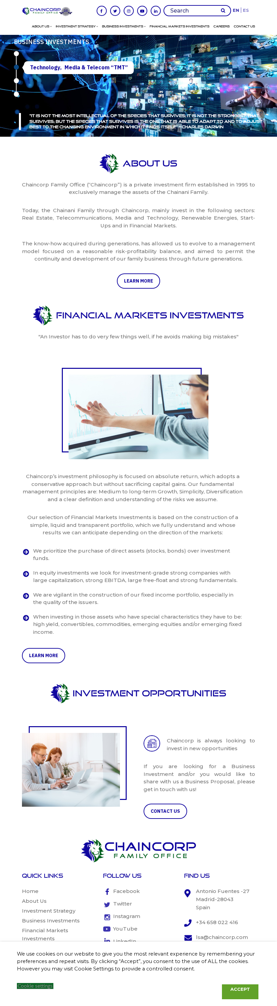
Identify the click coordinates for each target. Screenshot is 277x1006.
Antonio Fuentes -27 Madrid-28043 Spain (222, 899)
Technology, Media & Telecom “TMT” (79, 67)
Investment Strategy (76, 26)
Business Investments (123, 26)
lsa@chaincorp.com (222, 937)
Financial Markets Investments (179, 26)
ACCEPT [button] (240, 989)
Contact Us (244, 26)
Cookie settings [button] (35, 986)
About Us (41, 26)
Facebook (126, 891)
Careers (221, 26)
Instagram (126, 916)
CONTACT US (165, 811)
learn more (138, 281)
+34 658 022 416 (217, 922)
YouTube (125, 928)
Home (30, 891)
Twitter (122, 903)
